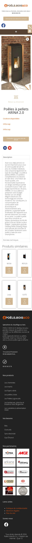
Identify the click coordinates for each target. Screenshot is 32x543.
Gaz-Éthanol (9, 437)
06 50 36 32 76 (7, 366)
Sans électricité (9, 433)
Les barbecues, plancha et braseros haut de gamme (14, 403)
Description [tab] (7, 157)
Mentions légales (12, 511)
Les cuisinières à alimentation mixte (15, 409)
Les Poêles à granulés (12, 398)
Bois (5, 426)
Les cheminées (9, 383)
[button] (16, 31)
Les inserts (8, 386)
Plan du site (10, 513)
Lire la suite (9, 270)
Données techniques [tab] (10, 240)
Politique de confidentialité (16, 508)
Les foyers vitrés (10, 390)
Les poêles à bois (10, 394)
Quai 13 (19, 538)
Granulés (7, 430)
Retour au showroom (16, 102)
